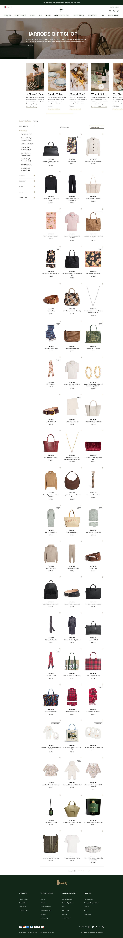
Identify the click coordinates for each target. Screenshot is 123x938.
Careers (86, 906)
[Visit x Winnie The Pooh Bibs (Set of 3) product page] (93, 720)
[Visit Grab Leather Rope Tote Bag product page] (93, 395)
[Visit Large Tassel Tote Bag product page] (51, 684)
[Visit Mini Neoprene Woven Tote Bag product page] (72, 284)
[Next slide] (101, 86)
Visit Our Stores (113, 15)
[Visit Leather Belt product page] (51, 284)
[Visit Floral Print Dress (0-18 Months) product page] (51, 758)
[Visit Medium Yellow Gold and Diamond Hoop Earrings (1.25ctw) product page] (93, 357)
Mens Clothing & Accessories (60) (26, 154)
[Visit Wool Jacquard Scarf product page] (72, 395)
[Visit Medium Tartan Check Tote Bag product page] (72, 649)
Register (117, 7)
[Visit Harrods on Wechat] (103, 927)
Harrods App (44, 918)
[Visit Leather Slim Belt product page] (51, 395)
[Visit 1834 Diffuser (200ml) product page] (51, 795)
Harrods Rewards (67, 899)
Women (32, 15)
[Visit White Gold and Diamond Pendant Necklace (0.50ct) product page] (93, 284)
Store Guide (22, 903)
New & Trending (20, 15)
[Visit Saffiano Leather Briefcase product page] (93, 577)
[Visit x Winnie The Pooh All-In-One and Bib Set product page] (51, 720)
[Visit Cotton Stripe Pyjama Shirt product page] (93, 505)
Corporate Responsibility (91, 903)
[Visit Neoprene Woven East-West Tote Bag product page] (93, 209)
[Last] (89, 870)
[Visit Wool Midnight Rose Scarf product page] (51, 209)
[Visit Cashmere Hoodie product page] (51, 541)
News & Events (23, 910)
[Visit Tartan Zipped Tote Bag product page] (93, 649)
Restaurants (22, 906)
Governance (87, 914)
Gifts (102, 15)
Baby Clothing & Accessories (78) (26, 148)
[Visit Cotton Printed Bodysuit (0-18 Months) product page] (93, 758)
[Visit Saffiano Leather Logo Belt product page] (72, 577)
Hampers (43, 914)
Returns (43, 903)
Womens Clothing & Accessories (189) (26, 139)
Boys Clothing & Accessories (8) (25, 169)
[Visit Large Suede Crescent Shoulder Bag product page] (72, 468)
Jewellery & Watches (61, 15)
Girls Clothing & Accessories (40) (26, 160)
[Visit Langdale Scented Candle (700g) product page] (93, 795)
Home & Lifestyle (78, 15)
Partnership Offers (67, 903)
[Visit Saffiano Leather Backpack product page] (51, 577)
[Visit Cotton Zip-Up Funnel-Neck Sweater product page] (51, 172)
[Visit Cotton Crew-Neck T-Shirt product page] (72, 831)
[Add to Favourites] (60, 134)
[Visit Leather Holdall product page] (93, 613)
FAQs (64, 906)
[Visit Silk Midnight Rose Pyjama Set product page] (51, 246)
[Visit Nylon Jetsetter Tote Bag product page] (93, 172)
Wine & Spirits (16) (26, 164)
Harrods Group (88, 899)
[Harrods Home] (61, 9)
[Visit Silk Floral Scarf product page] (72, 134)
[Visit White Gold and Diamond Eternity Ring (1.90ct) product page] (93, 831)
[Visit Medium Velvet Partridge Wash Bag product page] (93, 430)
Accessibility (22, 932)
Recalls (64, 914)
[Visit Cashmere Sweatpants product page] (72, 541)
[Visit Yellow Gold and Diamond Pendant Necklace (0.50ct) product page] (72, 430)
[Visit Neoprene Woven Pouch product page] (72, 321)
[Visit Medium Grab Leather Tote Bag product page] (72, 795)
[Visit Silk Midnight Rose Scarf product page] (93, 246)
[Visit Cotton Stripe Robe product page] (51, 505)
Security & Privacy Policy (47, 932)
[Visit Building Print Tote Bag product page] (93, 321)
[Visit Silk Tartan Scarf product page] (51, 649)
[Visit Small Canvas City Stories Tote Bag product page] (72, 720)
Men (40, 15)
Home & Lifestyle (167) (27, 143)
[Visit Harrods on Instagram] (93, 927)
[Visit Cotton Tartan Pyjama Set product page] (72, 684)
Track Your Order (46, 906)
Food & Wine (92, 15)
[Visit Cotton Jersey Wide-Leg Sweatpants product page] (72, 172)
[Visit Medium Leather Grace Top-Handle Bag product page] (51, 134)
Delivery (43, 899)
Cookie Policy (66, 918)
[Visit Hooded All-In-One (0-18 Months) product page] (72, 758)
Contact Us (65, 910)
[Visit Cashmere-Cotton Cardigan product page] (93, 134)
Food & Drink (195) (26, 134)
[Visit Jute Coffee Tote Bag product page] (72, 505)
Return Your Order (46, 910)
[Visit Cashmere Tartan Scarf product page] (51, 321)
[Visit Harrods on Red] (99, 927)
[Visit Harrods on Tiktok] (96, 927)
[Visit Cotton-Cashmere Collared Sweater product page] (72, 209)
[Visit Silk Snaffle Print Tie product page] (51, 613)
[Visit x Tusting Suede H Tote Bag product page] (51, 831)
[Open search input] (110, 11)
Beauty (48, 15)
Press (85, 910)
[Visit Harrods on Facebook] (89, 927)
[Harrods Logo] (61, 882)
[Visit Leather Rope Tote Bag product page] (51, 430)
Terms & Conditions (33, 932)
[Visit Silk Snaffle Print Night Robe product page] (72, 613)
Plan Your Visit (23, 899)
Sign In (112, 7)
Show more (31, 45)
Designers (7, 15)
